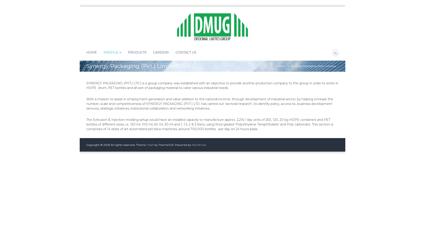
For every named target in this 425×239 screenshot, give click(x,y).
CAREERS (161, 52)
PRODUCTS (137, 52)
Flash (150, 144)
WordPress (199, 144)
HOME (91, 52)
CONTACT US (186, 52)
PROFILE (111, 52)
